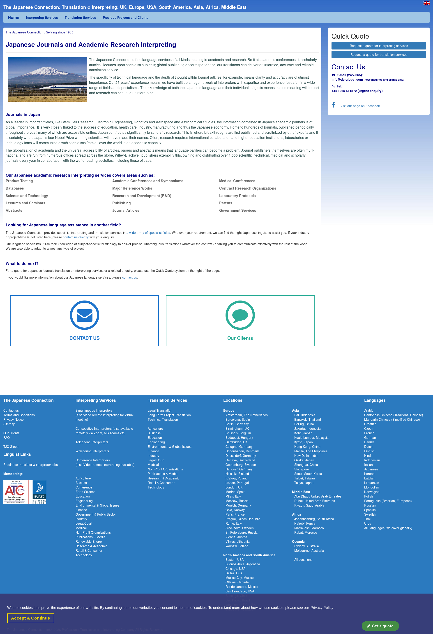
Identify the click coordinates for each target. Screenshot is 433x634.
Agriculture (83, 478)
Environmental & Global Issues (97, 505)
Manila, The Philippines (310, 451)
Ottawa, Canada (237, 582)
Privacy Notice (13, 419)
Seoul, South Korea (308, 473)
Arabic (368, 410)
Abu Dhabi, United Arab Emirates (317, 496)
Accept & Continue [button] (30, 618)
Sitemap (9, 424)
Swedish (370, 514)
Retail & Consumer (89, 550)
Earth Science (85, 491)
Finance (81, 509)
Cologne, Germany (239, 446)
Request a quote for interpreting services (379, 45)
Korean (369, 473)
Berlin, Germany (237, 424)
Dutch (368, 446)
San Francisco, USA (240, 591)
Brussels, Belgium (238, 433)
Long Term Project (161, 415)
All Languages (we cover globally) (388, 528)
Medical (81, 528)
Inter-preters (103, 428)
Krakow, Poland (237, 478)
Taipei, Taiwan (304, 478)
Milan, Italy (233, 496)
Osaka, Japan (304, 460)
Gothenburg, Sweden (241, 464)
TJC (6, 446)
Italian (368, 464)
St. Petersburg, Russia (242, 532)
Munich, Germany (238, 505)
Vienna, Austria (236, 537)
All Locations (303, 559)
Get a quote (382, 626)
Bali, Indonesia (304, 415)
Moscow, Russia (237, 500)
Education (83, 496)
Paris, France (235, 514)
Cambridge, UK (236, 442)
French (369, 433)
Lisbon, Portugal (237, 482)
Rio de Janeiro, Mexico (242, 586)
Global (14, 446)
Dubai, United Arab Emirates (314, 500)
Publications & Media (90, 537)
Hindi (367, 455)
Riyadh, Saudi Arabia (309, 505)
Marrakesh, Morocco (309, 528)
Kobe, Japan (303, 433)
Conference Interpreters (93, 460)
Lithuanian (371, 482)
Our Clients (11, 433)
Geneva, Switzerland (240, 460)
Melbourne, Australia (309, 550)
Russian (370, 505)
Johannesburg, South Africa (314, 519)
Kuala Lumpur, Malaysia (311, 437)
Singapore (301, 469)
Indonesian (372, 460)
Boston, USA (235, 559)
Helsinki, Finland (237, 473)
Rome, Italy (234, 523)
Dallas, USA (234, 573)
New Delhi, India (306, 455)
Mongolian (371, 487)
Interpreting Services (42, 17)
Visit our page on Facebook (360, 105)
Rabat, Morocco (305, 532)
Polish (368, 496)
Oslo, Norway (235, 509)
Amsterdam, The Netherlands (247, 415)
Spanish (370, 509)
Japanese (371, 469)
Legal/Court (84, 523)
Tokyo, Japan (303, 482)
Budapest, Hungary (239, 437)
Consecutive (84, 428)
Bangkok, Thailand (307, 419)
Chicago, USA (235, 568)
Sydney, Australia (306, 546)
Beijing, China (304, 424)
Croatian (370, 424)
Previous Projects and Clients (125, 17)
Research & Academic (91, 546)
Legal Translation (160, 410)
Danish (369, 442)
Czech (368, 428)
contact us (129, 277)
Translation (183, 415)
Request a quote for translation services (378, 54)
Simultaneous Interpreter (93, 410)
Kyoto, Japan (303, 442)
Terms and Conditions (19, 415)
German (370, 437)
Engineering (84, 500)
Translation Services (80, 17)
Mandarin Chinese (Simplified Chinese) (392, 419)
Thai (367, 519)
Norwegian (372, 491)
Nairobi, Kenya (304, 523)
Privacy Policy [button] (322, 608)
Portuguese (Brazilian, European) (388, 500)
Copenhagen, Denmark (242, 451)
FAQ (6, 437)
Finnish (369, 451)
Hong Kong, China (307, 446)
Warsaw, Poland (237, 546)
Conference (84, 487)
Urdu (367, 523)
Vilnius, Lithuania (238, 541)
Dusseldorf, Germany (241, 455)
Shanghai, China (306, 464)
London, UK (234, 487)
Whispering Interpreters (92, 451)
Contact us (11, 410)
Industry (81, 519)
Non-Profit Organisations (93, 532)
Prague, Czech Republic (243, 519)
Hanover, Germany (239, 469)
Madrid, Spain (235, 491)
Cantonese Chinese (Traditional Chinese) (393, 415)
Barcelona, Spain (238, 419)
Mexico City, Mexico (240, 577)
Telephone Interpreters (92, 442)
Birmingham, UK (237, 428)
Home (13, 17)
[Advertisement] (216, 377)
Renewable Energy (89, 541)
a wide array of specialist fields (148, 232)
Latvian (369, 478)
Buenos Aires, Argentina (243, 564)
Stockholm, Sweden (240, 528)
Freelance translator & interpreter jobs (30, 464)
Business (82, 482)
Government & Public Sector (96, 514)
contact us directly (76, 237)
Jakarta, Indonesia (307, 428)
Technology (84, 555)
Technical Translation (163, 419)
